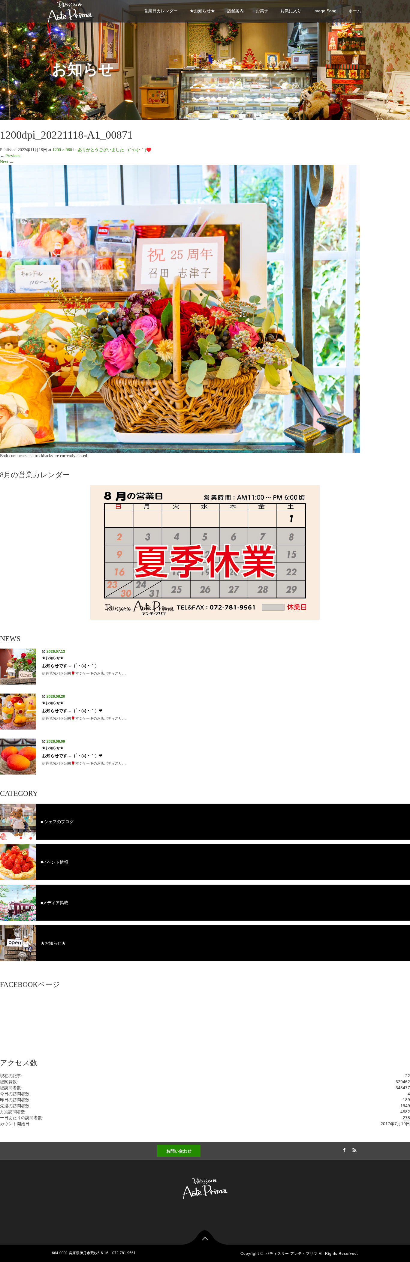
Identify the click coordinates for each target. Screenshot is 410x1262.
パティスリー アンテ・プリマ (292, 1253)
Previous (10, 156)
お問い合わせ (178, 1151)
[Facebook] (343, 1149)
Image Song (324, 10)
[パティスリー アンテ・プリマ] (69, 11)
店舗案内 (235, 10)
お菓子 (262, 10)
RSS (353, 1149)
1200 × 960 (62, 150)
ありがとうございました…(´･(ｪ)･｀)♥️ (114, 150)
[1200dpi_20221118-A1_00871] (180, 309)
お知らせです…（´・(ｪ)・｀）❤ (72, 710)
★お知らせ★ (202, 10)
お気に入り (290, 10)
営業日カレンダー (161, 10)
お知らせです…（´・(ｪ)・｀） (70, 665)
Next (7, 162)
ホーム (354, 10)
